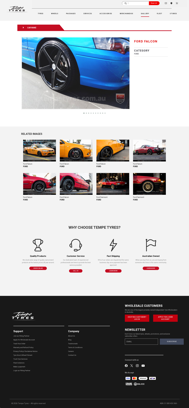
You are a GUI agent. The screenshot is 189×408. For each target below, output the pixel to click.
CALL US (75, 271)
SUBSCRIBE (172, 341)
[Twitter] (132, 365)
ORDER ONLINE (38, 268)
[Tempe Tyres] (17, 9)
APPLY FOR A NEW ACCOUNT (165, 318)
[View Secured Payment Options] (139, 384)
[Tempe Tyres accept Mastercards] (134, 378)
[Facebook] (127, 365)
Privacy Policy (18, 351)
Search (154, 3)
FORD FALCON (145, 41)
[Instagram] (138, 365)
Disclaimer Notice (31, 351)
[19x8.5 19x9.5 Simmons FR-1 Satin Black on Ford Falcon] (39, 150)
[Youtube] (143, 365)
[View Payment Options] (129, 384)
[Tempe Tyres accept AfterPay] (143, 378)
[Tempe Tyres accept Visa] (128, 378)
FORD (136, 54)
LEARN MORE (113, 271)
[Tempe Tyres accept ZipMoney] (152, 378)
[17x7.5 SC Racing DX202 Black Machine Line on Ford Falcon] (149, 150)
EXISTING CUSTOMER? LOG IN (137, 318)
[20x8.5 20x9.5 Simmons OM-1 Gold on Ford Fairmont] (112, 184)
